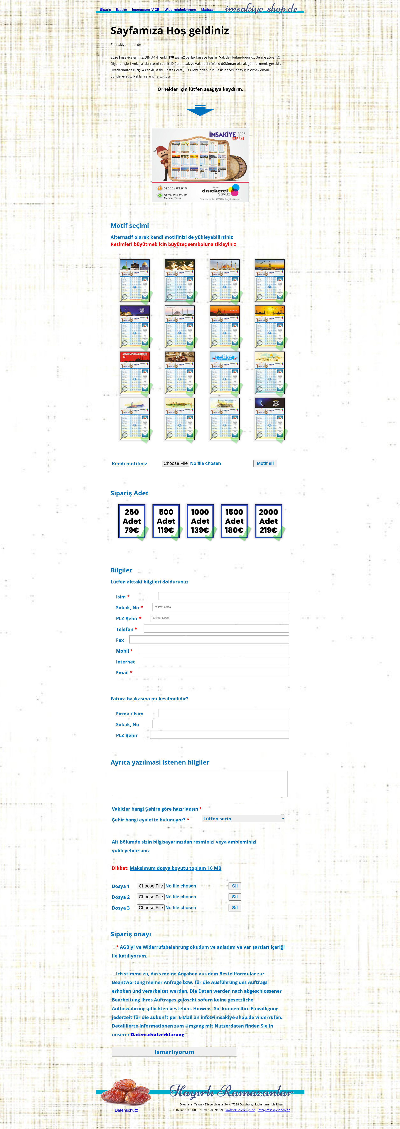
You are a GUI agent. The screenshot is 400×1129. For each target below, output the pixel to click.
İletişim (121, 9)
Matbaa (207, 9)
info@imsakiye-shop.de (274, 1110)
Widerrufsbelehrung (180, 9)
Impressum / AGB (146, 9)
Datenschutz (126, 1110)
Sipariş (105, 9)
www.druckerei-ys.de (240, 1110)
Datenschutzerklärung (157, 1034)
